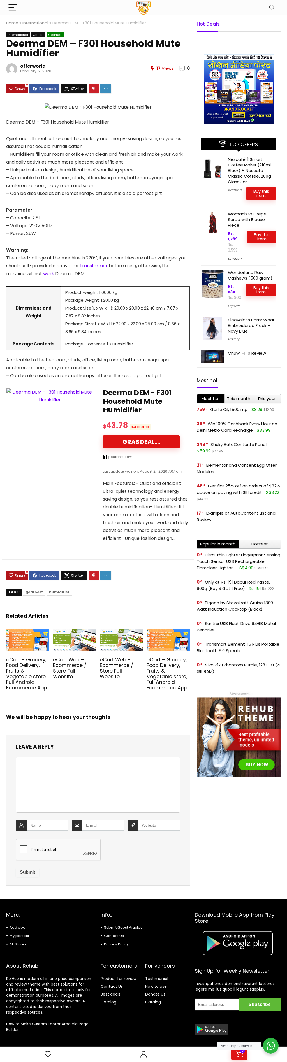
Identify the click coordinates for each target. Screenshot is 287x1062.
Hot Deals (208, 24)
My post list (19, 935)
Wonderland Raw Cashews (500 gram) (250, 275)
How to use (156, 986)
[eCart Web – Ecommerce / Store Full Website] (74, 633)
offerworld (33, 66)
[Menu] (13, 7)
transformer (94, 265)
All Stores (18, 944)
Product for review (118, 978)
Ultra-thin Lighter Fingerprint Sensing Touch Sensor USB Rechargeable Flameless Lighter (238, 561)
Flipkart (234, 305)
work (48, 273)
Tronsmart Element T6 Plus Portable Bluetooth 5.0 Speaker (238, 647)
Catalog (108, 1002)
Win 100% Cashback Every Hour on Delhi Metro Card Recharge (237, 427)
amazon (235, 189)
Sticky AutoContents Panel (238, 444)
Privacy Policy (116, 944)
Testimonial (156, 978)
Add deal (18, 927)
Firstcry (233, 339)
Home (12, 23)
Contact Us (114, 935)
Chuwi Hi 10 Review (247, 353)
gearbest (34, 592)
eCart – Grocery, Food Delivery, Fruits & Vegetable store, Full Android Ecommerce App (26, 673)
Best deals (111, 994)
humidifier (59, 592)
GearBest (55, 34)
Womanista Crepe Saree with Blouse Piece (247, 219)
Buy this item (261, 193)
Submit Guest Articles (123, 927)
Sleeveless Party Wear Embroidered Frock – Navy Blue (251, 325)
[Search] (272, 7)
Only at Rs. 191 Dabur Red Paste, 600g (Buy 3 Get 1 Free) (233, 585)
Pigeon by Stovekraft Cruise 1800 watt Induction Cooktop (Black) (235, 606)
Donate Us (155, 994)
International (35, 23)
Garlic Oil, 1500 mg (228, 409)
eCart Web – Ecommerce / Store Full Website (69, 668)
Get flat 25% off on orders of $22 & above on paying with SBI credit (239, 489)
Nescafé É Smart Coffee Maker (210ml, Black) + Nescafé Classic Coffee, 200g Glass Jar (250, 170)
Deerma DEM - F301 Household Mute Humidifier (137, 401)
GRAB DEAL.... (141, 442)
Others (38, 34)
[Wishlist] (48, 1054)
